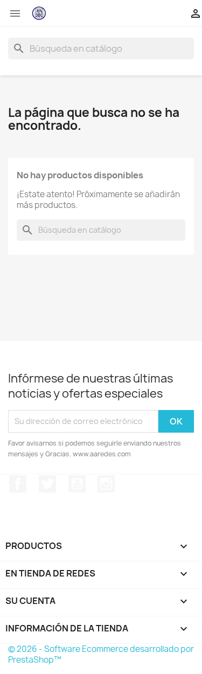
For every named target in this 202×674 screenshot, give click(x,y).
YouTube (77, 483)
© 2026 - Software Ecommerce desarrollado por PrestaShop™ (101, 654)
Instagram (106, 483)
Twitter (47, 483)
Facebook (17, 483)
